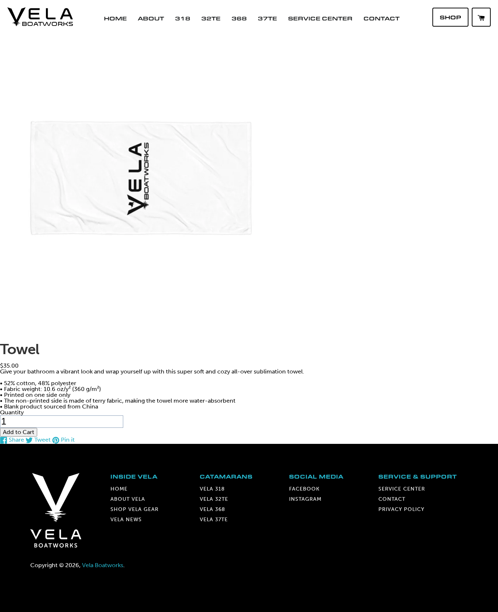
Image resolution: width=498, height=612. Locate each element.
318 (182, 18)
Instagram (305, 499)
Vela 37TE (214, 519)
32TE (211, 18)
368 (239, 18)
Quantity (12, 412)
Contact (381, 18)
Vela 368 (212, 509)
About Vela (127, 499)
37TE (267, 18)
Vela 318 (212, 489)
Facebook (304, 489)
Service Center (320, 18)
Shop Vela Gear (134, 509)
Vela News (126, 519)
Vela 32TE (214, 499)
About (151, 18)
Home (115, 18)
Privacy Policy (401, 509)
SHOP (450, 17)
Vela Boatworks (102, 565)
